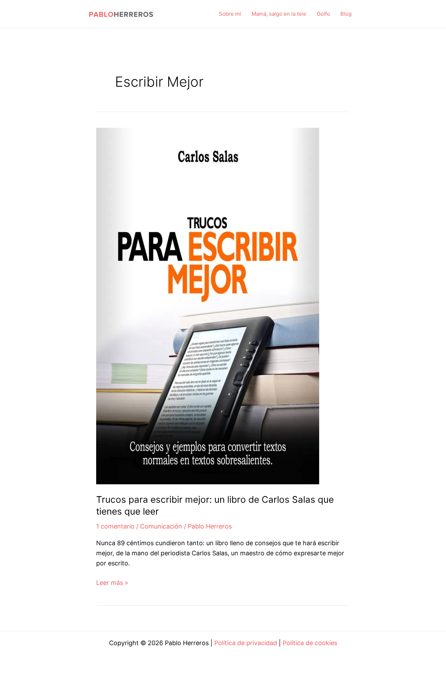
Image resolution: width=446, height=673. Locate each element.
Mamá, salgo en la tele (279, 13)
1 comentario (115, 526)
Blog (346, 13)
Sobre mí (230, 13)
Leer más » (112, 583)
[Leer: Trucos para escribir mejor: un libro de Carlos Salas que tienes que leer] (207, 305)
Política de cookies (310, 643)
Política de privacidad (245, 643)
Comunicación (161, 526)
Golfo (323, 13)
